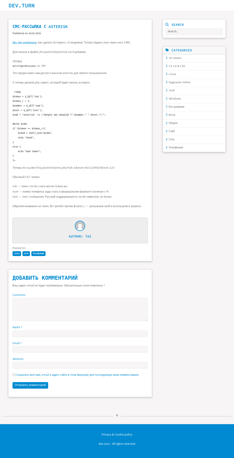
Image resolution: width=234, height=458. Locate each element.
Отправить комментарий (30, 385)
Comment (19, 295)
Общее (173, 123)
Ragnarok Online (179, 82)
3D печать (174, 58)
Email (17, 343)
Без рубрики (176, 107)
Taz (88, 236)
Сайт (171, 131)
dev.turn (22, 5)
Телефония (175, 147)
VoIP (171, 90)
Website (18, 359)
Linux (172, 74)
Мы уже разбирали (24, 42)
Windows (174, 99)
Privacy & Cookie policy (117, 434)
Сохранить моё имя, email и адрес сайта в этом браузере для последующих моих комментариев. (77, 375)
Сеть (171, 139)
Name (17, 327)
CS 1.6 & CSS (176, 66)
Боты (171, 115)
